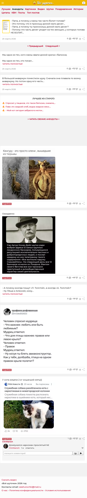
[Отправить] (81, 453)
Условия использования (58, 490)
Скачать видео (9, 480)
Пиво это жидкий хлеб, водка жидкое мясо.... (28, 107)
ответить (29, 448)
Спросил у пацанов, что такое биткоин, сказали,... (30, 103)
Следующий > (52, 46)
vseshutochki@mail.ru (30, 487)
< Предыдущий (35, 46)
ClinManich (14, 448)
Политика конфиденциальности (26, 490)
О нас (5, 490)
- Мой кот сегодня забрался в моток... (24, 110)
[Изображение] (75, 453)
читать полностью (12, 63)
